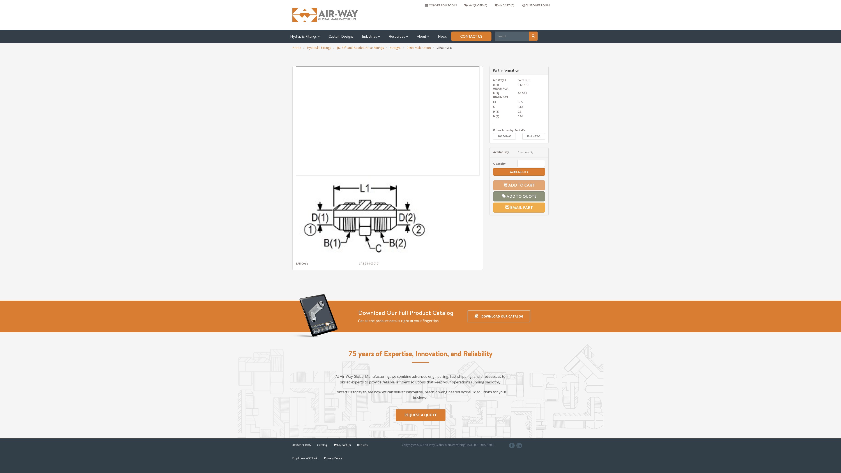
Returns (362, 445)
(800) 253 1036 (301, 445)
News (442, 36)
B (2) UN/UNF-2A (500, 95)
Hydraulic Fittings (304, 36)
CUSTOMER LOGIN (537, 5)
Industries (370, 36)
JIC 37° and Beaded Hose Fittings (360, 48)
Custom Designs (341, 36)
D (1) (496, 111)
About (422, 36)
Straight (395, 48)
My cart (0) (506, 5)
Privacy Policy (333, 458)
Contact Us (471, 36)
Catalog (322, 445)
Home (296, 48)
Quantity (499, 163)
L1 (494, 102)
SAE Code (302, 263)
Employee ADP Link (305, 458)
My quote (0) (477, 5)
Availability (501, 152)
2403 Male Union (419, 48)
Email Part (521, 207)
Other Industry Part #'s (509, 130)
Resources (397, 36)
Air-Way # (500, 80)
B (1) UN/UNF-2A (500, 86)
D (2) (496, 116)
